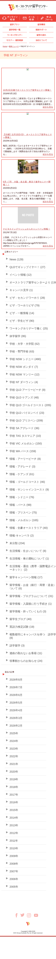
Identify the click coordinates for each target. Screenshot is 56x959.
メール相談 (29, 18)
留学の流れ (41, 35)
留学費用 (41, 24)
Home (5, 46)
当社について (41, 40)
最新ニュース (14, 46)
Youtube (36, 915)
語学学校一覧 (14, 29)
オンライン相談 (10, 18)
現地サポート (41, 29)
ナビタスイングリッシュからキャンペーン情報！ (26, 229)
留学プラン (14, 24)
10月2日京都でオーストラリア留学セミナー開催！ (27, 90)
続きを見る (48, 107)
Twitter (23, 915)
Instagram (30, 915)
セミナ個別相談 (14, 40)
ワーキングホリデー (14, 35)
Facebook (17, 915)
